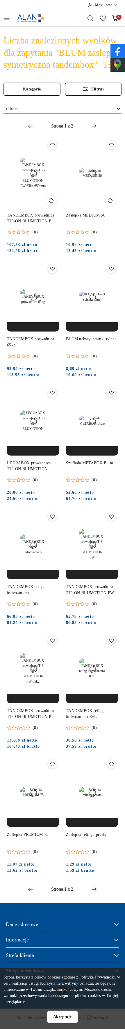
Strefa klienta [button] (20, 955)
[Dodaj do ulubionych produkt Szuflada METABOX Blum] (111, 392)
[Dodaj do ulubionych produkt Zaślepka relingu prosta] (111, 764)
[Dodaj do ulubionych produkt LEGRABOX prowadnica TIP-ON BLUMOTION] (52, 392)
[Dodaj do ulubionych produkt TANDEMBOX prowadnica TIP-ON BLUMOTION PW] (111, 516)
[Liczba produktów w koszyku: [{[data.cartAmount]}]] (115, 18)
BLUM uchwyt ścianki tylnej (91, 339)
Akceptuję (62, 1017)
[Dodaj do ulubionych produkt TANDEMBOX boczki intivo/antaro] (52, 516)
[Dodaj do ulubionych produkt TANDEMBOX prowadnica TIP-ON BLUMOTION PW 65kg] (52, 640)
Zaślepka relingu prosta (86, 834)
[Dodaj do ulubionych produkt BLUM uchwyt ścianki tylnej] (111, 268)
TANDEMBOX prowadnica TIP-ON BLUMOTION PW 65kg (31, 714)
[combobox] (62, 109)
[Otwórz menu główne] (6, 18)
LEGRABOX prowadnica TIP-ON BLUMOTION (29, 466)
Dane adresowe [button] (22, 924)
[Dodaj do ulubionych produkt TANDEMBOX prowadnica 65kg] (52, 268)
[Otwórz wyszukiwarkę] (90, 18)
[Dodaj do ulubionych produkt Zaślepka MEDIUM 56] (111, 145)
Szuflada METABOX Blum (89, 463)
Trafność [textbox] (11, 108)
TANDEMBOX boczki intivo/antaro (26, 590)
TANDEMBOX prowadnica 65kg (30, 342)
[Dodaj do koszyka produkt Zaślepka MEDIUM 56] (110, 200)
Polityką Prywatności (97, 977)
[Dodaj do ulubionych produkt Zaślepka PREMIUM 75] (52, 764)
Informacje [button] (17, 940)
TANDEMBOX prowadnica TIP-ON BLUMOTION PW (90, 590)
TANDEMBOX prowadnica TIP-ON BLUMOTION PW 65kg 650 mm (31, 218)
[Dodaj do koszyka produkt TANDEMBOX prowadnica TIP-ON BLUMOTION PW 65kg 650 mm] (51, 200)
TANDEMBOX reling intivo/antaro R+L (84, 714)
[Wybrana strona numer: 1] (62, 126)
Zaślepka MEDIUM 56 (85, 215)
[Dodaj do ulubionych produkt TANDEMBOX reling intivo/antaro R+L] (111, 640)
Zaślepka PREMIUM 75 (27, 834)
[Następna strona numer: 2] (94, 126)
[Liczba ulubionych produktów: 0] (102, 18)
